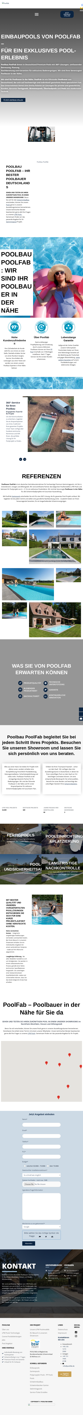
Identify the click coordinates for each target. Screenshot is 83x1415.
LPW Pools (18, 214)
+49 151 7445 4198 (65, 1358)
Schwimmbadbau (23, 200)
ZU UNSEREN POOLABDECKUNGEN (20, 874)
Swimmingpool (11, 222)
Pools (8, 205)
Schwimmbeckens (70, 784)
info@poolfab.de (68, 1366)
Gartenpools (16, 496)
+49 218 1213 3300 (65, 1349)
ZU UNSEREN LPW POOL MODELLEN (21, 847)
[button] (58, 1097)
